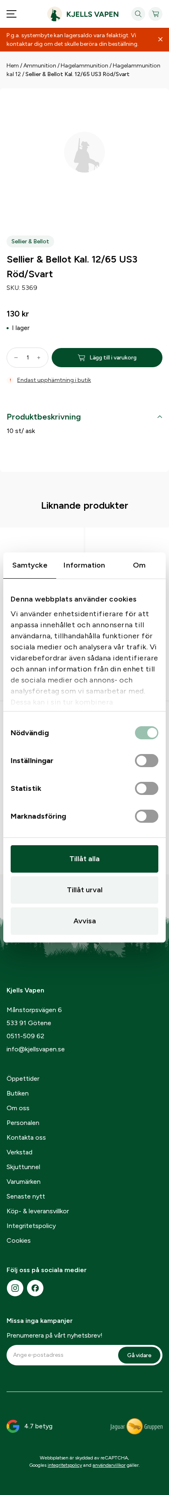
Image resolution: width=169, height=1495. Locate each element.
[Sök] (138, 14)
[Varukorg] (155, 14)
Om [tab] (139, 565)
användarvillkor (109, 1465)
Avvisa (84, 920)
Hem (13, 65)
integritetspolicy (65, 1465)
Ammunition (39, 65)
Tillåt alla (84, 858)
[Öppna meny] (11, 14)
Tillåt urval (85, 889)
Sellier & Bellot (30, 241)
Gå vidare (139, 1355)
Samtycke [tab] (30, 565)
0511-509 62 (25, 1036)
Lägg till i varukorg (113, 357)
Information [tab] (84, 565)
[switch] (146, 761)
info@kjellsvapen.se (36, 1049)
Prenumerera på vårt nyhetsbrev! (55, 1335)
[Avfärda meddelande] (160, 39)
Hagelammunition (84, 65)
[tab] (84, 418)
